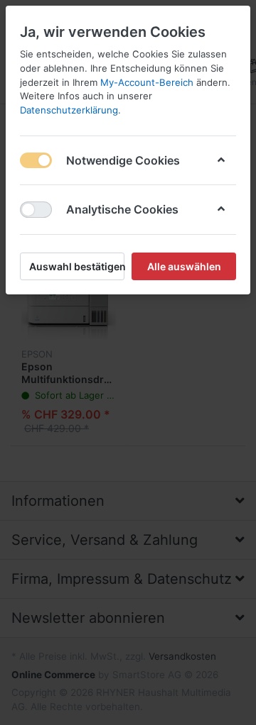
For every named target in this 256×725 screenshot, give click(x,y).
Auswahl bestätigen (76, 266)
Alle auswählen (184, 266)
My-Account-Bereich (146, 82)
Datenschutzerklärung (69, 110)
